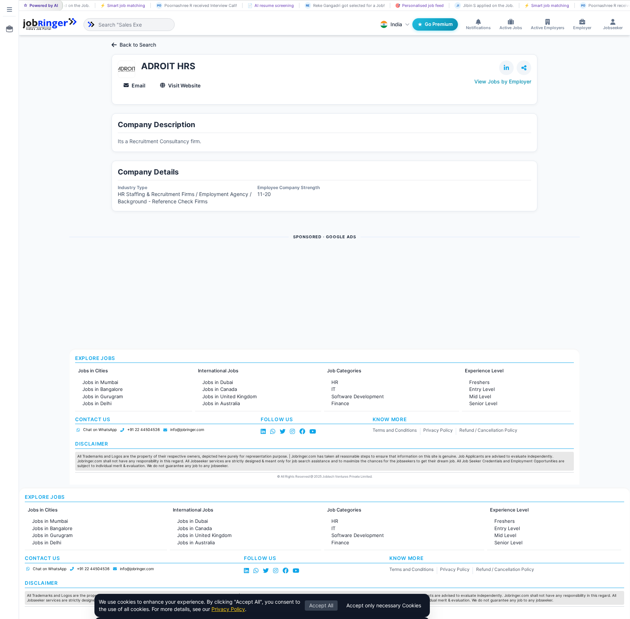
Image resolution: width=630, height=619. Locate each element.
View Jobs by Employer (502, 81)
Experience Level (484, 370)
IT (333, 389)
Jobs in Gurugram (102, 396)
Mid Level (480, 396)
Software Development (357, 396)
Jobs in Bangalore (102, 389)
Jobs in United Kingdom (229, 396)
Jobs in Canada (219, 389)
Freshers (479, 382)
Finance (340, 403)
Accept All (321, 605)
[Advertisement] (288, 295)
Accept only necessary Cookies (383, 605)
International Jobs (218, 370)
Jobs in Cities (93, 370)
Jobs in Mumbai (100, 382)
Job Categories (344, 370)
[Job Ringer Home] (50, 24)
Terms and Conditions (395, 430)
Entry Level (482, 389)
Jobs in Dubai (217, 382)
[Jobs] (7, 28)
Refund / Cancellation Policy (488, 430)
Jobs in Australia (221, 403)
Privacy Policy (438, 430)
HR (334, 382)
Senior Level (483, 403)
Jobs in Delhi (97, 403)
